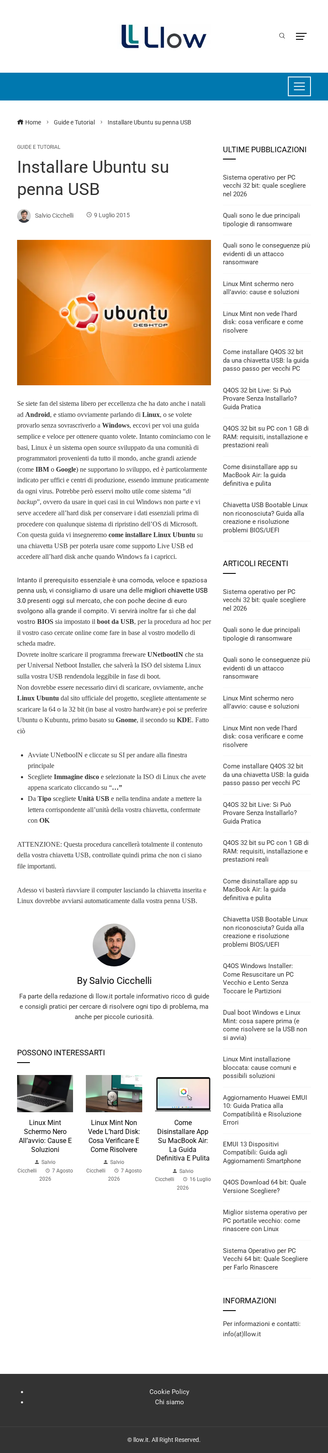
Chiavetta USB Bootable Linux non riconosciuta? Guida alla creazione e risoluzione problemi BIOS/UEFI (265, 517)
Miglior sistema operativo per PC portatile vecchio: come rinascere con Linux (265, 1220)
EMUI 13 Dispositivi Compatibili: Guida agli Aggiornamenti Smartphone (262, 1152)
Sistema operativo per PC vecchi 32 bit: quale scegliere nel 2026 (264, 186)
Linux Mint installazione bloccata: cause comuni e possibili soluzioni (259, 1067)
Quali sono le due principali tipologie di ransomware (261, 220)
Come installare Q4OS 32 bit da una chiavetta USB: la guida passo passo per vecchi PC (266, 360)
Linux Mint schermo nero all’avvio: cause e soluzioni (45, 1136)
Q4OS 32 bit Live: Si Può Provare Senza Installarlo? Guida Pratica (260, 399)
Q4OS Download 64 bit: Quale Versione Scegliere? (264, 1186)
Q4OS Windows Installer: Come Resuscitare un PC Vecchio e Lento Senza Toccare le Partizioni (258, 978)
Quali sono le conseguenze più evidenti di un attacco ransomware (266, 254)
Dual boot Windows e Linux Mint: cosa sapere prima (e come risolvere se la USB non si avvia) (265, 1025)
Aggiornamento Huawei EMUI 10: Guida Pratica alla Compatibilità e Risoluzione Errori (265, 1110)
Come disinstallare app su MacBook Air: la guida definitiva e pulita (183, 1140)
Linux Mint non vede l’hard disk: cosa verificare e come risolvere (114, 1136)
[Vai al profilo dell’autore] (114, 944)
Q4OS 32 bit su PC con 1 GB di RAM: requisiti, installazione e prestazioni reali (266, 437)
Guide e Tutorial (38, 147)
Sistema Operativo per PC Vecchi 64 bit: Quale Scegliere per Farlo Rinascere (265, 1259)
